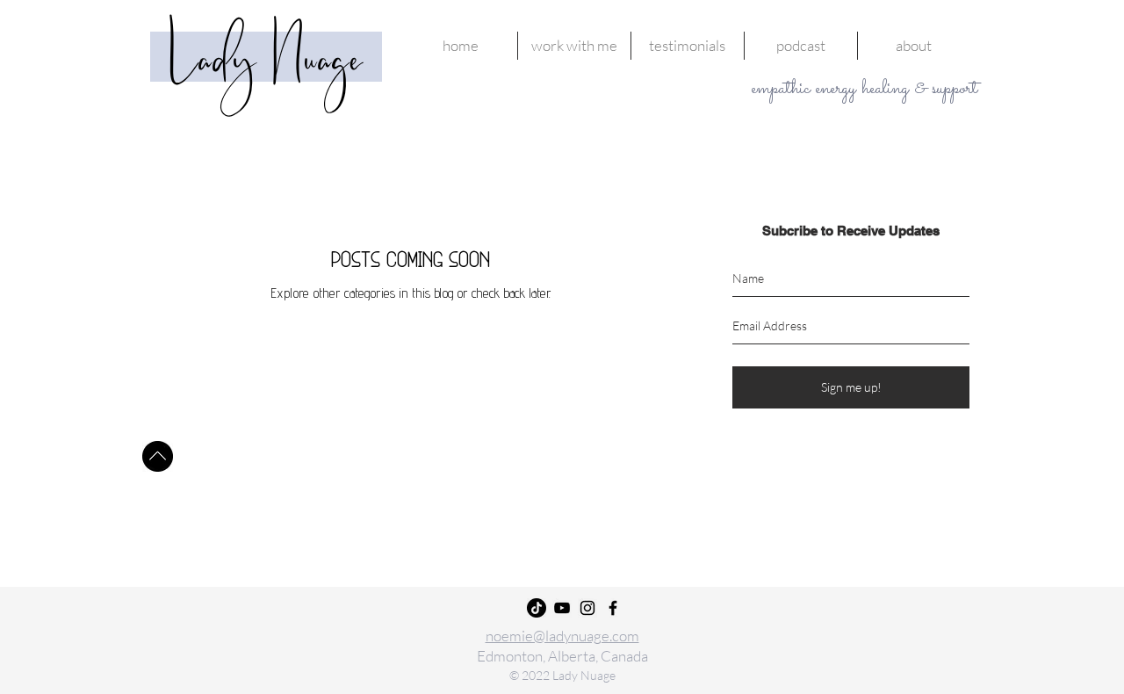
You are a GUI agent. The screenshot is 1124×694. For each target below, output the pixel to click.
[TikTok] (536, 608)
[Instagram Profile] (587, 608)
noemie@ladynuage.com (562, 635)
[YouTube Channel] (562, 608)
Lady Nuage (266, 62)
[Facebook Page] (613, 608)
